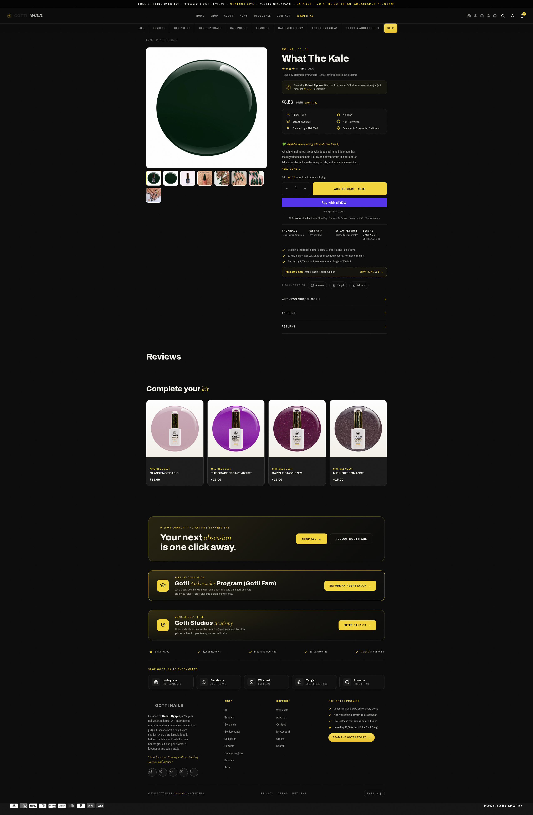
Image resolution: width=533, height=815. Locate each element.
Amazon (319, 285)
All (141, 28)
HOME (200, 15)
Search (280, 746)
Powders (229, 746)
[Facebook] (475, 16)
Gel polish (230, 724)
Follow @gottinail (351, 539)
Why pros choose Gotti (301, 299)
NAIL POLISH (238, 28)
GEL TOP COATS (210, 28)
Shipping (289, 313)
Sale (227, 767)
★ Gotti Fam (305, 15)
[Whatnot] (482, 16)
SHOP (214, 15)
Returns (288, 326)
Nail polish (230, 739)
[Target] (488, 16)
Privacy (267, 793)
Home (150, 40)
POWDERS (263, 28)
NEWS (244, 15)
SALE (390, 28)
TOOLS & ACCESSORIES (362, 28)
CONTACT (284, 15)
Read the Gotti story (351, 737)
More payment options (334, 211)
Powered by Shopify (503, 806)
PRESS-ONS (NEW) (324, 28)
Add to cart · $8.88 (349, 189)
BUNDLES (159, 28)
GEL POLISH (182, 28)
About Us (281, 717)
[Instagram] (469, 16)
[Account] (512, 15)
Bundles (229, 717)
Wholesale (282, 710)
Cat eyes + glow (233, 753)
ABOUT (229, 15)
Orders (280, 739)
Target (340, 285)
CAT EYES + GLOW (291, 28)
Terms (283, 793)
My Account (283, 731)
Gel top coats (232, 731)
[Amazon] (495, 16)
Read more (291, 168)
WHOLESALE (262, 15)
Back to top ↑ (374, 793)
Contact (281, 724)
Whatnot (361, 285)
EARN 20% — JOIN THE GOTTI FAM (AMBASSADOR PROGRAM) (345, 4)
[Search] (502, 15)
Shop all (311, 539)
